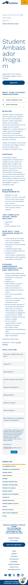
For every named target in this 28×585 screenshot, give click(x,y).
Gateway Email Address (11, 387)
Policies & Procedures (9, 488)
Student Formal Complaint (10, 494)
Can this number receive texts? (13, 379)
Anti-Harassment (14, 559)
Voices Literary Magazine (10, 512)
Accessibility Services (9, 466)
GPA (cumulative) (9, 410)
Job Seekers (14, 556)
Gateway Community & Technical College (12, 15)
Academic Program (10, 403)
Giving (14, 551)
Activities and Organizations (11, 469)
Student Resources (8, 500)
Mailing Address (9, 395)
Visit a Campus (14, 540)
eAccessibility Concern (14, 569)
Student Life (5, 20)
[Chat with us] (23, 580)
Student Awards (7, 491)
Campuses (14, 553)
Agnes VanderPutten (14, 100)
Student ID (5, 497)
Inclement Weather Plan (9, 481)
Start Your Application (14, 544)
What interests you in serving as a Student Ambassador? (13, 419)
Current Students (6, 17)
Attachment (7, 444)
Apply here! (13, 82)
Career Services (7, 475)
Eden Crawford (11, 104)
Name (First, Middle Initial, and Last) (13, 355)
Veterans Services (8, 509)
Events (4, 516)
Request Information (14, 538)
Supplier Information (14, 564)
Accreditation (14, 561)
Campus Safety (7, 472)
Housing (4, 478)
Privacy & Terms (14, 567)
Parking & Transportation (10, 485)
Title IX (4, 506)
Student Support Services (10, 503)
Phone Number (8, 372)
